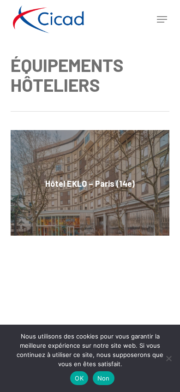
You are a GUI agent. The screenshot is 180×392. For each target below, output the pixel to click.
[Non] (168, 358)
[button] (162, 19)
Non (103, 378)
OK (79, 378)
